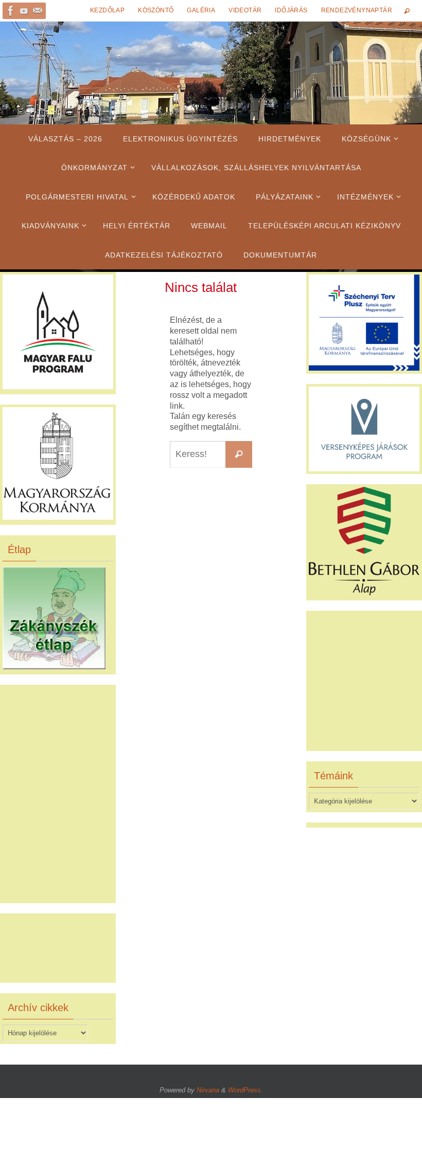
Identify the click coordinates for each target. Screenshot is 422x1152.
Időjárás (291, 10)
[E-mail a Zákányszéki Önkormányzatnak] (37, 11)
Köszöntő (155, 10)
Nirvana (208, 1090)
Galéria (201, 10)
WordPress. (245, 1090)
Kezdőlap (107, 10)
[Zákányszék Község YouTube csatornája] (24, 11)
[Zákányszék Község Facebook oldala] (11, 11)
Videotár (244, 10)
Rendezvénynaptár (356, 10)
